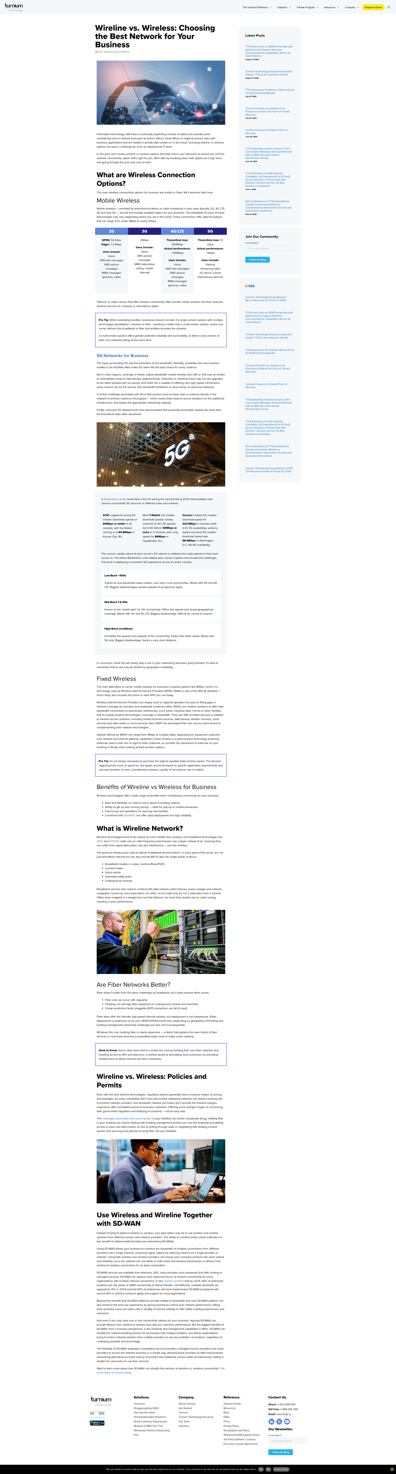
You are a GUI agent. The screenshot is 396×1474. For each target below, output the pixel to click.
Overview (139, 1404)
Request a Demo (373, 7)
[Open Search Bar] (389, 7)
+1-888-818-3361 (289, 1409)
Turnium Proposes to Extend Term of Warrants (266, 131)
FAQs (227, 1417)
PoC (136, 1435)
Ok (261, 1469)
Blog (226, 1412)
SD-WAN (129, 815)
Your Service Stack (144, 1412)
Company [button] (350, 7)
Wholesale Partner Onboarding (152, 1430)
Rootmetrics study (114, 499)
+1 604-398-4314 (286, 1404)
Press (227, 1421)
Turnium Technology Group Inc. (196, 1417)
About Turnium (187, 1404)
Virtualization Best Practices (150, 1417)
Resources (230, 1408)
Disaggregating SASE (146, 1408)
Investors (184, 1426)
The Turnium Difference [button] (255, 7)
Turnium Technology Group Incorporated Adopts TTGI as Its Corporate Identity (268, 73)
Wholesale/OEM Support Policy (242, 1435)
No (268, 1469)
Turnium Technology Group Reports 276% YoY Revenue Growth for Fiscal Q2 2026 (269, 469)
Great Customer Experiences (150, 1421)
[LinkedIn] (271, 1422)
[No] (392, 1469)
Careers (183, 1412)
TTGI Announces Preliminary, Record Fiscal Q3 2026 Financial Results (269, 91)
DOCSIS (114, 841)
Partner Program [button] (306, 7)
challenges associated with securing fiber (127, 1118)
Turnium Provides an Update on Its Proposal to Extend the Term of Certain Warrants (267, 112)
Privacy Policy (231, 1426)
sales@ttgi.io (283, 1414)
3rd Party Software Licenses (240, 1439)
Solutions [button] (282, 7)
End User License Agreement (241, 1444)
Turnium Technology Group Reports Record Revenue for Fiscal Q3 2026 (265, 298)
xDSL (100, 841)
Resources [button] (329, 7)
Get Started (185, 1408)
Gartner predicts (174, 1281)
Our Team (184, 1421)
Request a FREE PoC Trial (148, 1426)
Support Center (232, 1404)
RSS (251, 285)
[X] (279, 1422)
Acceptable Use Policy (236, 1430)
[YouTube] (287, 1422)
